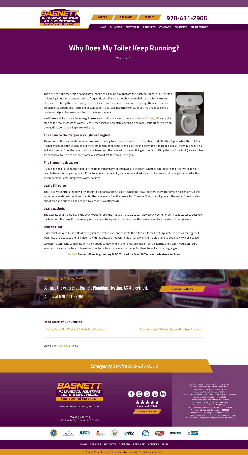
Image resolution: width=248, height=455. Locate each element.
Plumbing (116, 27)
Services (95, 444)
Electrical (132, 27)
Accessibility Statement (150, 452)
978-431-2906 (186, 18)
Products (149, 27)
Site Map (133, 452)
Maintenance (199, 27)
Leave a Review (147, 411)
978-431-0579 (143, 366)
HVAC (103, 27)
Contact (72, 254)
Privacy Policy (120, 452)
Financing (181, 27)
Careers (153, 444)
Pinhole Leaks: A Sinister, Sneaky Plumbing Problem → (172, 329)
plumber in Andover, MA (145, 118)
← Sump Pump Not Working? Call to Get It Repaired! (75, 329)
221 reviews (151, 405)
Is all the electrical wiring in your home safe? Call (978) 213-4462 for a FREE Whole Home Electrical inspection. (124, 3)
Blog (165, 444)
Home (83, 444)
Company (165, 27)
